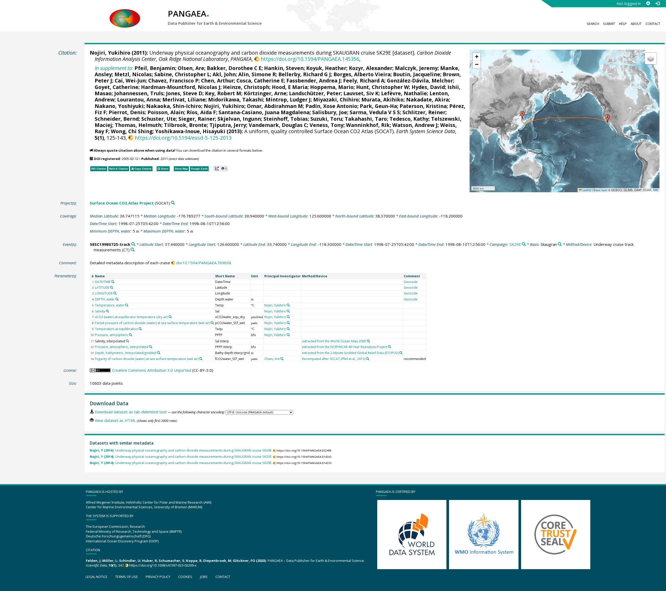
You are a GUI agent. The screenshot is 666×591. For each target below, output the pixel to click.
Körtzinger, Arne (265, 93)
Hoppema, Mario (332, 87)
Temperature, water (109, 305)
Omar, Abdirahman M (275, 106)
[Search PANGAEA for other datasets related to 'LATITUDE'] (111, 287)
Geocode (411, 282)
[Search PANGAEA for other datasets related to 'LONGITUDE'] (115, 293)
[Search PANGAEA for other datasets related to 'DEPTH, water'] (117, 299)
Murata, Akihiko (382, 99)
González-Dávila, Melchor (420, 80)
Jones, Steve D (184, 93)
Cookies (185, 576)
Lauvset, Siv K (361, 93)
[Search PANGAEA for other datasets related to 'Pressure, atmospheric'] (130, 334)
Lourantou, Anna (138, 99)
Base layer (600, 190)
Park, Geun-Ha (378, 106)
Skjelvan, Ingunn (239, 118)
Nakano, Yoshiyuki (119, 106)
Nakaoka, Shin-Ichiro (173, 106)
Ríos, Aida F (201, 112)
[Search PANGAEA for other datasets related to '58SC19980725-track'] (133, 244)
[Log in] (657, 3)
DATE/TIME (103, 282)
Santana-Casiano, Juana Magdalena (264, 112)
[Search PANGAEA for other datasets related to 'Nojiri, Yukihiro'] (288, 305)
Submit (609, 23)
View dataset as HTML (115, 420)
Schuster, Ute (158, 118)
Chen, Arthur (217, 80)
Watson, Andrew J (415, 125)
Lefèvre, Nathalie (404, 93)
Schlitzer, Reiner (423, 112)
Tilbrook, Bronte (185, 125)
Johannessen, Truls (138, 93)
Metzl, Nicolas (133, 74)
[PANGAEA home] (125, 13)
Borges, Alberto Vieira (362, 74)
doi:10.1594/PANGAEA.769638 (203, 262)
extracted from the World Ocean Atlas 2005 (334, 341)
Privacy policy (158, 576)
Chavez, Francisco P (173, 80)
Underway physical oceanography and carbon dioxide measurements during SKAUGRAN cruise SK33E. (181, 456)
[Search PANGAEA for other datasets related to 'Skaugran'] (560, 244)
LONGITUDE (104, 293)
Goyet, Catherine (116, 87)
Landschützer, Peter (315, 93)
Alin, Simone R (257, 74)
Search (593, 23)
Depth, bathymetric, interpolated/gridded (125, 353)
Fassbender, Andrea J (313, 80)
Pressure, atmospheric (111, 335)
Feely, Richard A (363, 80)
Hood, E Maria (290, 87)
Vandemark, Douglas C (278, 125)
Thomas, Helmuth (138, 125)
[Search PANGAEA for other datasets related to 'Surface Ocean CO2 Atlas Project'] (173, 203)
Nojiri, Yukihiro (110, 52)
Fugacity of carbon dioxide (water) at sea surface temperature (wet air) (146, 359)
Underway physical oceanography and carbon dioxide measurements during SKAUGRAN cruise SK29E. (181, 450)
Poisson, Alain (166, 112)
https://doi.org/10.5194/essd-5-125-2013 (183, 137)
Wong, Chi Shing (131, 131)
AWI (655, 190)
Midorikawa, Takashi (235, 99)
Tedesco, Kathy (408, 118)
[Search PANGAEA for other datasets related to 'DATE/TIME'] (112, 281)
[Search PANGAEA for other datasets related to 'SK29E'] (524, 244)
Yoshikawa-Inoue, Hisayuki (190, 131)
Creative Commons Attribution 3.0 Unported (151, 370)
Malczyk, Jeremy (416, 68)
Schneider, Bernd (117, 118)
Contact (652, 23)
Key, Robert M (223, 93)
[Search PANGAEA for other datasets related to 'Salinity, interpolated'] (127, 341)
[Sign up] (648, 3)
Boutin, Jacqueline (416, 74)
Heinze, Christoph (246, 87)
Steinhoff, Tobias (286, 118)
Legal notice (96, 576)
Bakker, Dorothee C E (234, 68)
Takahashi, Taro (366, 118)
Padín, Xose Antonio (331, 106)
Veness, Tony (326, 125)
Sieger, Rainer (196, 118)
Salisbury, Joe (329, 112)
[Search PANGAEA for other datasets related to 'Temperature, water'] (126, 305)
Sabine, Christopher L (182, 74)
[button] (522, 115)
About (636, 23)
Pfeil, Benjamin (155, 68)
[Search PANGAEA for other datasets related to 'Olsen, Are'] (282, 358)
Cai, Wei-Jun (130, 80)
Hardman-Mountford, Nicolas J (180, 87)
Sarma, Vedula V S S (375, 112)
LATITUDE (102, 287)
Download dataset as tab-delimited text (131, 411)
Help (623, 23)
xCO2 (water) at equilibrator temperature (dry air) (131, 317)
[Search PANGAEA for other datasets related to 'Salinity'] (107, 311)
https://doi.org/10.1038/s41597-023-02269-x (162, 565)
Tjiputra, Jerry (227, 125)
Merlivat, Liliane (184, 99)
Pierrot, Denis (127, 112)
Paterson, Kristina (423, 106)
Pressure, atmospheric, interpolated (121, 347)
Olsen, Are (191, 68)
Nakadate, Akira (427, 99)
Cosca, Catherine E (260, 80)
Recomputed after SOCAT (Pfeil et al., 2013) (333, 359)
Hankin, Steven (284, 68)
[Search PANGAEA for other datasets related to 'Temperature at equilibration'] (140, 328)
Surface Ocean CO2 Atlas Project (122, 202)
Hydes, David (428, 87)
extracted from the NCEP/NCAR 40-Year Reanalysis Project (344, 347)
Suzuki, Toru (326, 118)
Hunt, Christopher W (382, 87)
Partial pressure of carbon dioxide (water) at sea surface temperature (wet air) (152, 323)
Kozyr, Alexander (370, 68)
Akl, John (224, 74)
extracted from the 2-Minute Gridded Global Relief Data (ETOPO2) (350, 353)
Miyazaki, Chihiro (336, 99)
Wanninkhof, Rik (368, 125)
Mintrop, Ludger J (288, 99)
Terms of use (126, 576)
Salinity (100, 311)
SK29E (515, 244)
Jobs (204, 576)
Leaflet (586, 190)
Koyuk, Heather (326, 68)
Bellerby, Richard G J (304, 74)
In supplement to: (114, 68)
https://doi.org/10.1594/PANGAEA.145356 (310, 58)
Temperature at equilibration (116, 329)
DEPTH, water (105, 299)
